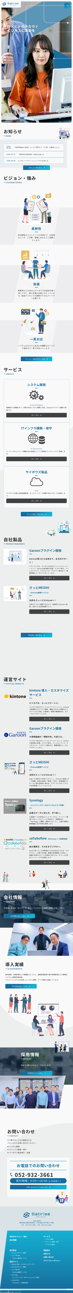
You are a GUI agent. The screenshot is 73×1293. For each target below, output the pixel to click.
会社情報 (13, 1240)
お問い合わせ (48, 1257)
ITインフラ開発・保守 (52, 1242)
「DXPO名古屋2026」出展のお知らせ (31, 154)
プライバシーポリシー (52, 1260)
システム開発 (49, 1239)
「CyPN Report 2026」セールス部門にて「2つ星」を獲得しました (36, 147)
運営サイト (14, 1261)
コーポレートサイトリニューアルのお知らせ (33, 161)
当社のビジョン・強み (18, 1236)
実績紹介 (46, 1250)
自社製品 (14, 1250)
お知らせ (46, 1253)
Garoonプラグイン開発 (19, 1253)
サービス (46, 1236)
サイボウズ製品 (50, 1244)
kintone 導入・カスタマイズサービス (23, 1264)
